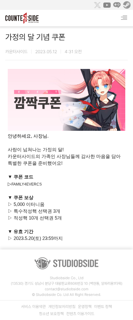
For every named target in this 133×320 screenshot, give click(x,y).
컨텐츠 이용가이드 (80, 313)
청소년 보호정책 (51, 313)
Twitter (97, 5)
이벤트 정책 (103, 306)
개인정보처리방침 (61, 306)
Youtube (107, 5)
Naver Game (117, 5)
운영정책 (85, 306)
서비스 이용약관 (33, 306)
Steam (127, 5)
